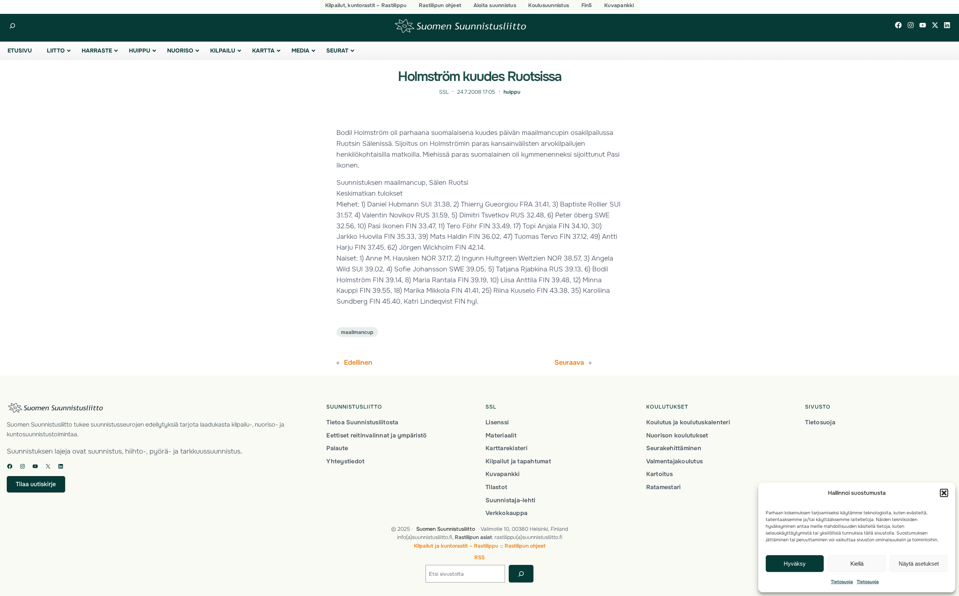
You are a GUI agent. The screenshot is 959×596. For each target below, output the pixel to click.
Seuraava (569, 362)
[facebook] (898, 25)
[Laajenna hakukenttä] (12, 26)
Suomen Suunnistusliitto (445, 529)
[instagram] (910, 25)
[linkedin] (947, 25)
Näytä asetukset (919, 563)
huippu (511, 91)
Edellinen (358, 362)
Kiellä (856, 563)
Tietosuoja (842, 582)
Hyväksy (795, 563)
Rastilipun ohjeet (525, 545)
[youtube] (922, 25)
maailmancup (357, 332)
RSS (479, 557)
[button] (944, 493)
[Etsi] (521, 574)
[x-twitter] (935, 25)
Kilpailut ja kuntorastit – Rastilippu (456, 545)
